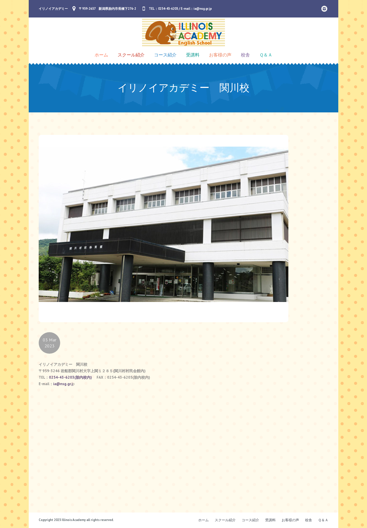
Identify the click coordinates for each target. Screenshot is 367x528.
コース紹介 (250, 520)
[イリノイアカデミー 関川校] (163, 228)
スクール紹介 (225, 520)
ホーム (203, 520)
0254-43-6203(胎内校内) (70, 377)
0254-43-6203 (168, 8)
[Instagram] (324, 9)
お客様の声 (290, 520)
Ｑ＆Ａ (323, 520)
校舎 (308, 520)
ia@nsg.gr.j (63, 383)
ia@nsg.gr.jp (202, 8)
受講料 (270, 520)
